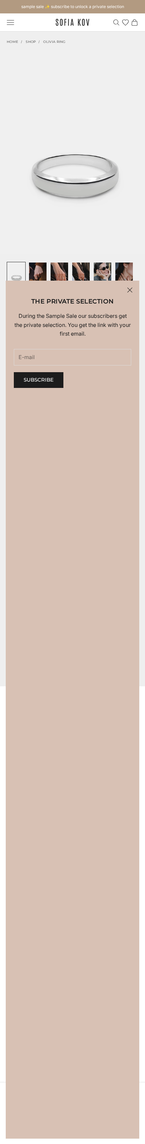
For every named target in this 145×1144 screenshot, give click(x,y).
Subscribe (39, 380)
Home (12, 42)
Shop (31, 42)
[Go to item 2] (37, 275)
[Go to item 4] (80, 275)
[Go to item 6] (124, 275)
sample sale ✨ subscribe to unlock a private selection (72, 6)
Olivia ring (54, 42)
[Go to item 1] (16, 275)
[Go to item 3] (59, 275)
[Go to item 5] (102, 275)
